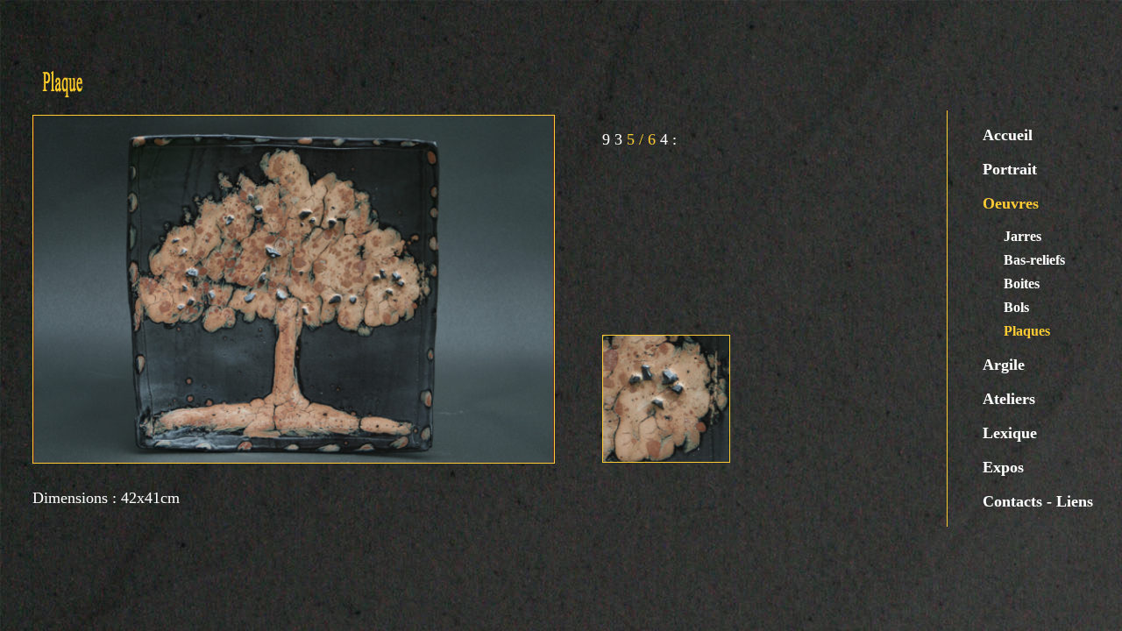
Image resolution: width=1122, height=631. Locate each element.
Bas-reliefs (1034, 260)
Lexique (1010, 433)
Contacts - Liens (1038, 501)
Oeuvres (1011, 203)
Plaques (1027, 331)
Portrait (1010, 169)
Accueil (1008, 135)
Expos (1003, 467)
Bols (1016, 308)
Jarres (1022, 237)
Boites (1022, 284)
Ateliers (1009, 399)
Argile (1004, 364)
